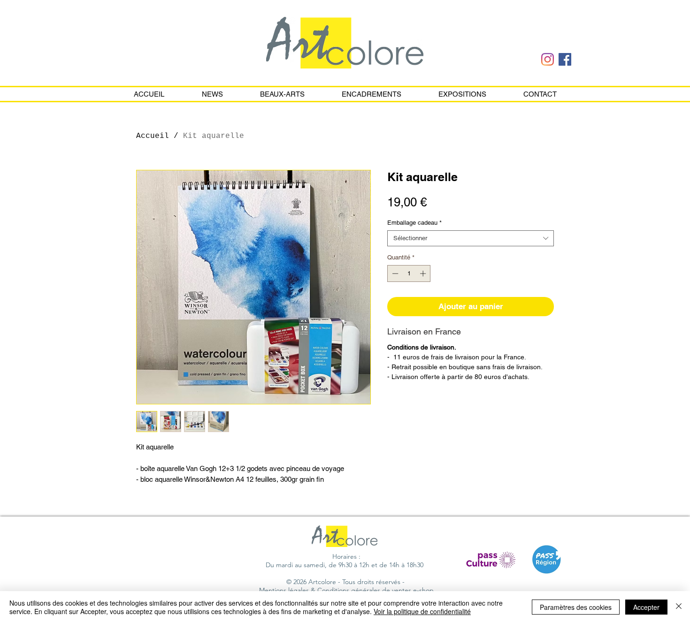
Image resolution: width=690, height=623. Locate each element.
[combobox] (470, 238)
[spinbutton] (409, 273)
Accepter (646, 607)
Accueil (152, 136)
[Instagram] (547, 59)
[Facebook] (565, 59)
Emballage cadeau (414, 222)
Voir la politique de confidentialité (422, 611)
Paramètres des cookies (576, 607)
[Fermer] (678, 607)
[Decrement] (394, 273)
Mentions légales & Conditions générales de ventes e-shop (346, 590)
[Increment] (423, 273)
